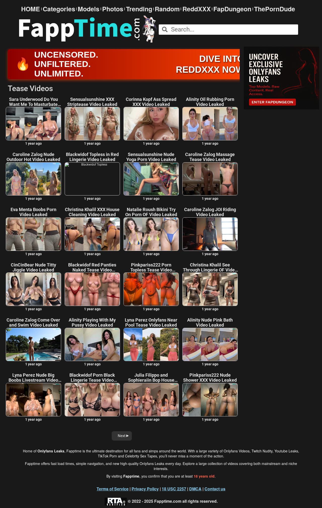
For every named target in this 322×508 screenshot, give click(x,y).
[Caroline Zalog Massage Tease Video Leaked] (210, 179)
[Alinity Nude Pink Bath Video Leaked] (210, 344)
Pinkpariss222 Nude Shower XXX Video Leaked (210, 378)
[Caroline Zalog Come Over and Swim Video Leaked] (33, 344)
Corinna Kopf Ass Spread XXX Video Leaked (151, 102)
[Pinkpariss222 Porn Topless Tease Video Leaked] (151, 289)
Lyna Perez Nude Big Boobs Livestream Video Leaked (33, 378)
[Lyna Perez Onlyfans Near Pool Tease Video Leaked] (151, 344)
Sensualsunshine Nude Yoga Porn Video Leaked (151, 157)
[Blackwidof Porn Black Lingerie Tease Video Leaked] (92, 399)
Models (88, 9)
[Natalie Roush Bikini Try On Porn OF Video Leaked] (151, 234)
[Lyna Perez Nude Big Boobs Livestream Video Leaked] (33, 399)
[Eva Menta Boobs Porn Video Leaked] (33, 234)
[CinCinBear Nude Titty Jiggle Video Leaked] (33, 289)
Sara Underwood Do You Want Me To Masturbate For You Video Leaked (33, 102)
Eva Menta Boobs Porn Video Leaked (33, 212)
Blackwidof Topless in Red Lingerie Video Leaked (92, 157)
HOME (30, 9)
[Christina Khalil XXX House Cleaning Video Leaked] (92, 234)
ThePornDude (274, 9)
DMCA (195, 489)
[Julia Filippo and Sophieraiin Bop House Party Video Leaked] (151, 399)
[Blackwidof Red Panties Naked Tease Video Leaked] (92, 289)
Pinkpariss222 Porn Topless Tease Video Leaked (151, 267)
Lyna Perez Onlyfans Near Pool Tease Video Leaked (151, 323)
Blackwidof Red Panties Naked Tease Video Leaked (92, 267)
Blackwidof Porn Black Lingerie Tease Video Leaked (92, 378)
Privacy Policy (145, 489)
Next (122, 436)
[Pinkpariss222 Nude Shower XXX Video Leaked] (210, 399)
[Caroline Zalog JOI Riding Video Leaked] (210, 234)
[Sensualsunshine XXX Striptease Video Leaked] (92, 123)
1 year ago (33, 143)
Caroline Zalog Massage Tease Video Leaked (210, 157)
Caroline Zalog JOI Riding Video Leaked (210, 212)
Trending (139, 9)
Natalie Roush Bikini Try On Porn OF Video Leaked (151, 212)
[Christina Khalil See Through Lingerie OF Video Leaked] (210, 289)
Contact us (215, 489)
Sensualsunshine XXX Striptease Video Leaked (92, 102)
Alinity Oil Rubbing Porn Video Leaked (210, 102)
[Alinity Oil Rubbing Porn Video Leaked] (210, 123)
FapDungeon (232, 9)
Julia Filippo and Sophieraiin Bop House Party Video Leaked (151, 378)
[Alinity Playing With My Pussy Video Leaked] (92, 344)
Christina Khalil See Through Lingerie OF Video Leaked (210, 267)
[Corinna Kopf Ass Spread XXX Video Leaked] (151, 123)
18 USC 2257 (174, 489)
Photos (112, 9)
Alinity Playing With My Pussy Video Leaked (92, 323)
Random (167, 9)
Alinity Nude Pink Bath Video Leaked (210, 323)
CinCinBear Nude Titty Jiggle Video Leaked (33, 267)
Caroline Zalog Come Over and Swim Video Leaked (33, 323)
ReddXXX (196, 9)
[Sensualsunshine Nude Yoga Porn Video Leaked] (151, 179)
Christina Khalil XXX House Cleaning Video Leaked (92, 212)
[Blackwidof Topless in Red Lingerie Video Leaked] (92, 179)
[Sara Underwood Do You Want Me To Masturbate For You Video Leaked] (33, 123)
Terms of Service (113, 489)
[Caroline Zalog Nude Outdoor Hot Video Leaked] (33, 179)
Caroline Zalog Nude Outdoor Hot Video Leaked (33, 157)
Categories (59, 9)
